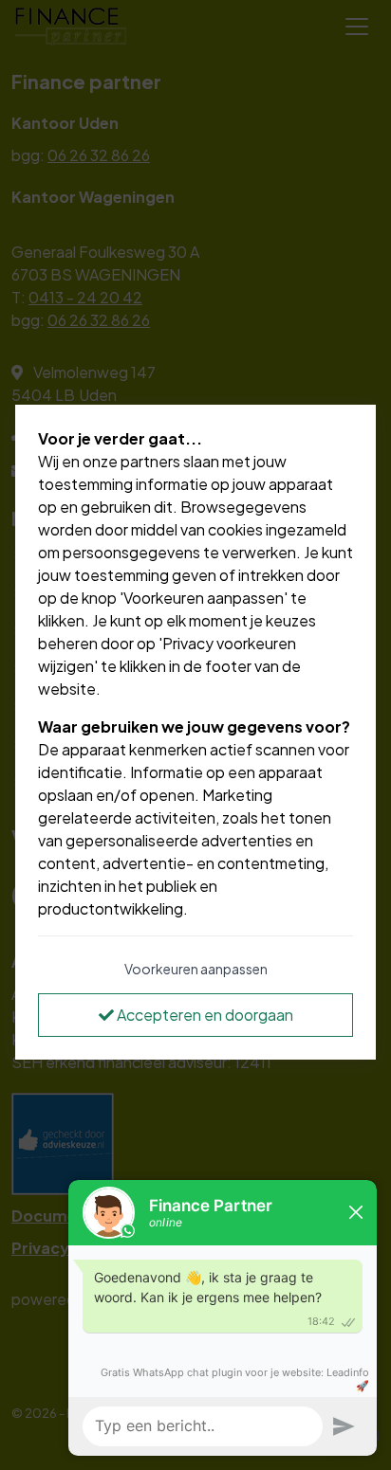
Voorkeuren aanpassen (196, 968)
